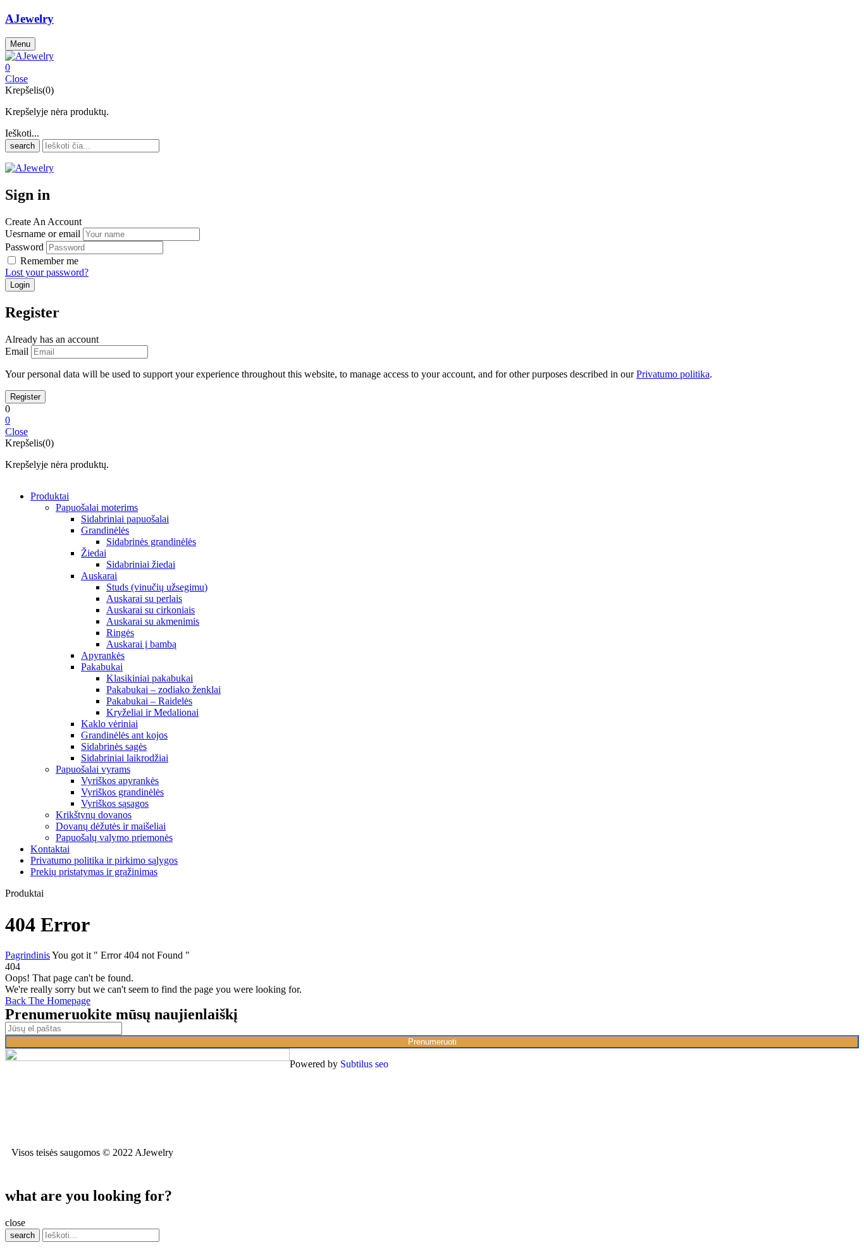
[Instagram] (624, 1064)
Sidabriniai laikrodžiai (124, 757)
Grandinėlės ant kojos (124, 735)
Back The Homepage (47, 1000)
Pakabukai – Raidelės (149, 701)
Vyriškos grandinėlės (122, 792)
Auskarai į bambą (141, 644)
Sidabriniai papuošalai (125, 518)
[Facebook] (590, 1064)
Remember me (49, 260)
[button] (432, 67)
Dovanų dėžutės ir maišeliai (111, 826)
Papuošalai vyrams (93, 769)
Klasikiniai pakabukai (149, 678)
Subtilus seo (364, 1064)
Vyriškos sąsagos (115, 803)
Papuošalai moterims (97, 507)
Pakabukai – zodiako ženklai (163, 689)
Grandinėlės (105, 530)
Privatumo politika (673, 374)
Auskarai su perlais (144, 598)
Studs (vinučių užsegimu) (156, 587)
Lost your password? (47, 272)
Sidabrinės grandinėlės (151, 541)
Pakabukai (102, 666)
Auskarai (99, 575)
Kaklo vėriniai (109, 723)
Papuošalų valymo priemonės (114, 837)
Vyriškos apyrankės (120, 780)
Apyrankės (103, 655)
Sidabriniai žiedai (140, 564)
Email (16, 351)
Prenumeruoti (432, 1041)
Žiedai (93, 553)
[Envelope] (658, 1064)
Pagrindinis (27, 955)
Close (16, 78)
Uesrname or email (42, 233)
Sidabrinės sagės (114, 746)
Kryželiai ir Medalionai (152, 712)
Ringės (120, 632)
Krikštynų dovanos (94, 814)
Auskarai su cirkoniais (150, 610)
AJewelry (29, 18)
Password (24, 247)
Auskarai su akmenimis (152, 621)
